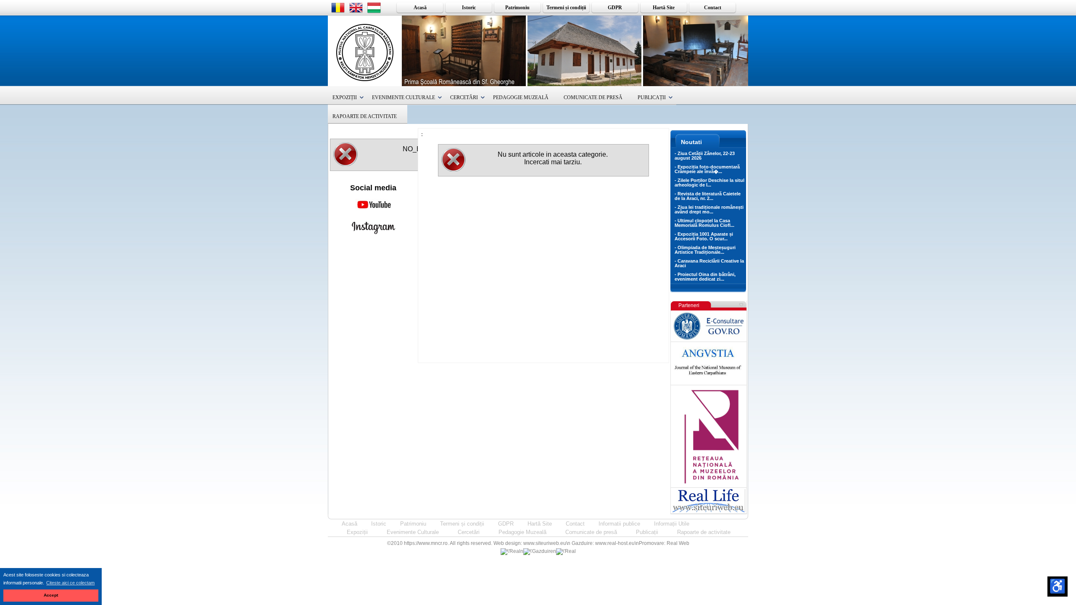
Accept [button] (51, 595)
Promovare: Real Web (664, 543)
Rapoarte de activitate (364, 116)
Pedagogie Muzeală (521, 97)
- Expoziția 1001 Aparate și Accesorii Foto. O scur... (704, 236)
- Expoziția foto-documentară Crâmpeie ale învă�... (707, 169)
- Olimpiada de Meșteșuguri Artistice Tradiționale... (705, 250)
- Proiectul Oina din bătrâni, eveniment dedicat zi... (705, 276)
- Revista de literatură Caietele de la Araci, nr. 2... (708, 196)
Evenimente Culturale (403, 97)
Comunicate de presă (593, 97)
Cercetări (464, 97)
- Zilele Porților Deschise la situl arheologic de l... (709, 182)
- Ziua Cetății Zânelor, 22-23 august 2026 (705, 155)
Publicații (652, 97)
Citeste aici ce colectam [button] (70, 582)
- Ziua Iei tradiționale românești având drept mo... (709, 209)
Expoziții (344, 97)
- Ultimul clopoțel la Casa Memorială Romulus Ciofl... (704, 223)
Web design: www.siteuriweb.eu (529, 543)
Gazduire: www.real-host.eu (603, 543)
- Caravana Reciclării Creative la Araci (709, 263)
